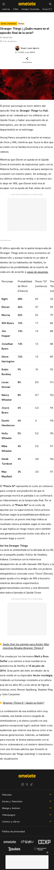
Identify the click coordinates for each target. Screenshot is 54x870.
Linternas (6, 9)
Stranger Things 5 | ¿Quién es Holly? (23, 702)
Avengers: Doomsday (30, 9)
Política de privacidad (13, 831)
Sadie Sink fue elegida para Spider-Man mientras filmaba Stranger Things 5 (26, 646)
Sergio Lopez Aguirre (30, 48)
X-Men (15, 9)
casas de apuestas (37, 272)
